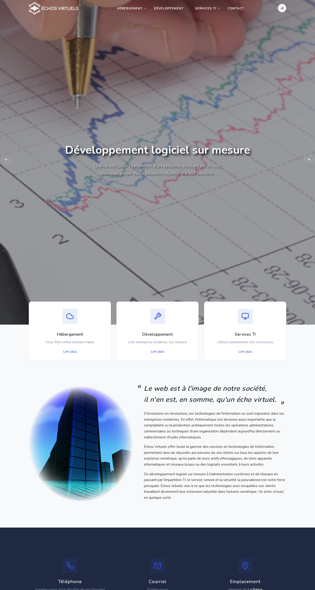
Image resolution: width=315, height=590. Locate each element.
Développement (169, 8)
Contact (236, 8)
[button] (309, 159)
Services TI (205, 8)
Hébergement (130, 8)
